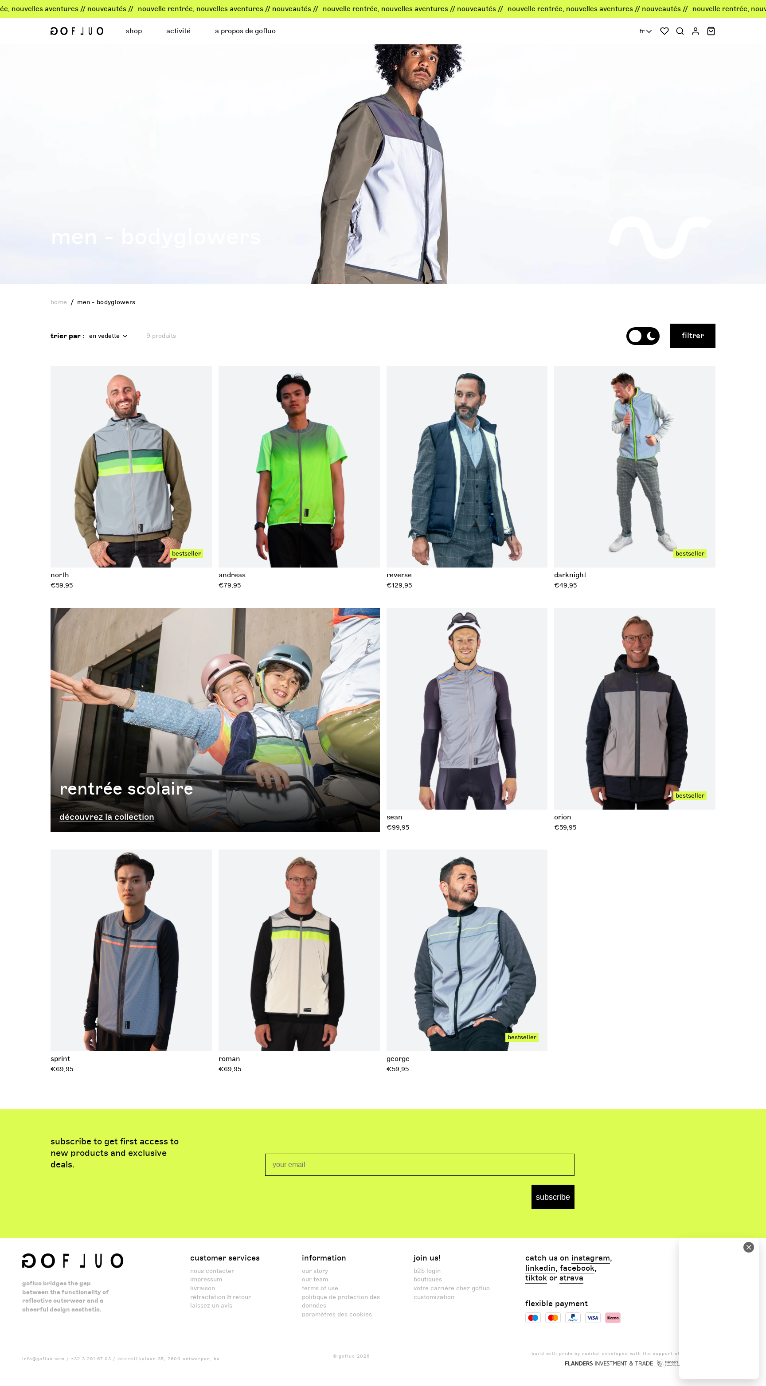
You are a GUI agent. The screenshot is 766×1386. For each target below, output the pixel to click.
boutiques (428, 1279)
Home (59, 302)
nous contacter (212, 1271)
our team (315, 1279)
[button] (135, 31)
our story (315, 1271)
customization (434, 1297)
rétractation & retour (220, 1297)
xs (76, 552)
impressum (206, 1279)
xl (145, 552)
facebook (577, 1268)
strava (571, 1278)
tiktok (536, 1278)
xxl (163, 552)
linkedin (540, 1268)
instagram (590, 1258)
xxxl (183, 552)
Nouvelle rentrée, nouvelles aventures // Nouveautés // (166, 8)
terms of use (320, 1288)
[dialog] (719, 1308)
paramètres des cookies (337, 1314)
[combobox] (646, 31)
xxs (582, 534)
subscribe (553, 1197)
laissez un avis (211, 1305)
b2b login (427, 1271)
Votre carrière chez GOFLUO (452, 1288)
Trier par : (68, 336)
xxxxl (646, 552)
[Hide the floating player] (748, 1247)
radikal (591, 1353)
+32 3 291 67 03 (91, 1359)
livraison (202, 1288)
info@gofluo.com (43, 1359)
